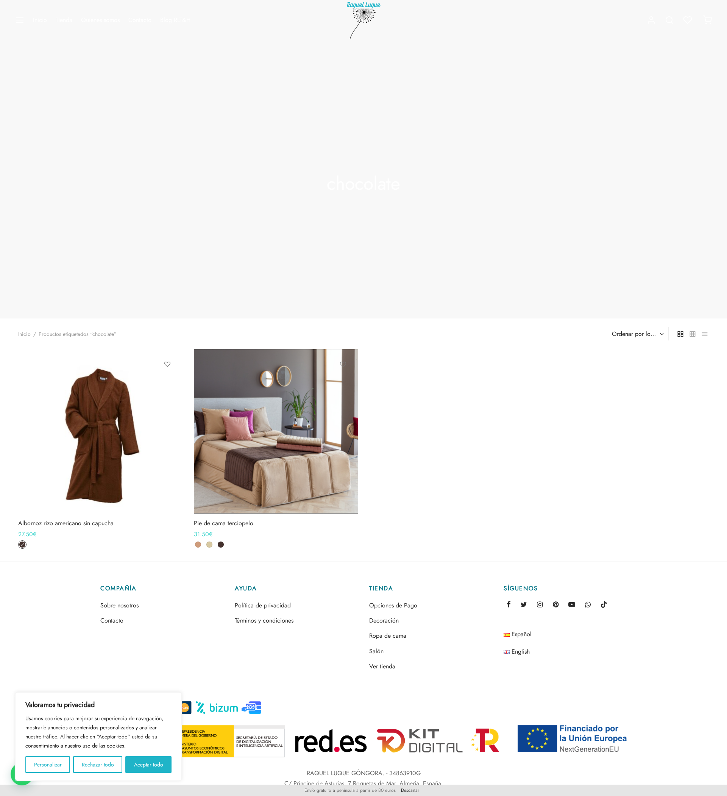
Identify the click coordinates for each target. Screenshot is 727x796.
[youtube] (571, 605)
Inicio (40, 20)
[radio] (22, 544)
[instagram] (540, 605)
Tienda (64, 20)
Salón (376, 651)
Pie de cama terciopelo (223, 523)
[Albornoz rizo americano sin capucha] (100, 431)
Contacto (139, 20)
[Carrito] (707, 20)
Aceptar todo (148, 764)
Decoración (384, 620)
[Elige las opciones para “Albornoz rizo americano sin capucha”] (167, 382)
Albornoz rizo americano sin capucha (66, 523)
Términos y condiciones (264, 620)
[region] (98, 736)
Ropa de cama (387, 635)
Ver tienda (382, 666)
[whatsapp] (588, 605)
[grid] (680, 333)
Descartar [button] (410, 790)
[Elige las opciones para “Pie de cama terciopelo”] (342, 382)
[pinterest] (556, 605)
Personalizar (48, 764)
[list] (704, 333)
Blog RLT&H (175, 20)
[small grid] (692, 333)
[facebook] (509, 605)
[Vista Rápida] (167, 399)
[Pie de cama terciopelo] (276, 431)
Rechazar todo (98, 764)
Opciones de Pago (393, 605)
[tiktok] (604, 605)
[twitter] (524, 605)
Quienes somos (100, 20)
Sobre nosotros (119, 605)
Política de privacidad (263, 605)
